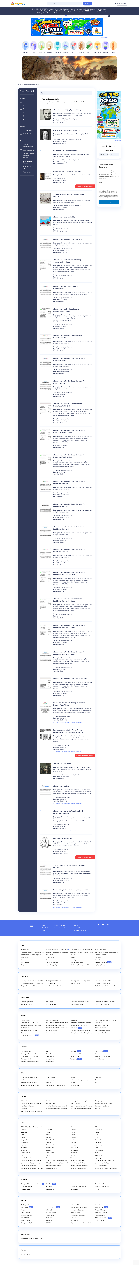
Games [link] (25, 52)
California (49, 1129)
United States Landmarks (28, 1165)
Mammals (98, 1054)
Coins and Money (100, 954)
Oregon (48, 1150)
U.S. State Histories (51, 1030)
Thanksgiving (50, 1189)
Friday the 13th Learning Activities (33, 1184)
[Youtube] (103, 925)
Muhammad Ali (74, 1205)
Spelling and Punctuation (102, 983)
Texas (97, 1152)
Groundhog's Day (26, 1186)
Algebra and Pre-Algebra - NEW (80, 965)
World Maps (49, 1001)
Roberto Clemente (51, 1210)
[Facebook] (94, 925)
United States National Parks (79, 1165)
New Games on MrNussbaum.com (80, 1108)
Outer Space (50, 1056)
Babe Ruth (49, 1220)
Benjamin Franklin (51, 1212)
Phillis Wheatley (50, 1223)
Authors (72, 986)
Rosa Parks (49, 1218)
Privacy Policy (77, 928)
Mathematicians (100, 965)
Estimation (98, 960)
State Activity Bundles (77, 1160)
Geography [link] (57, 52)
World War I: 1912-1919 (102, 1025)
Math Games (25, 949)
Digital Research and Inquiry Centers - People (86, 1223)
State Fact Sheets (51, 1168)
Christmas (24, 1108)
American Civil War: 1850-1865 (55, 1025)
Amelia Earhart (25, 1212)
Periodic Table (74, 1056)
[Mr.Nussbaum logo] (18, 3)
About (43, 925)
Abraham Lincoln (100, 1215)
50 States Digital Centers (78, 1168)
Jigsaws (97, 1108)
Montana (73, 1142)
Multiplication (50, 957)
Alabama (48, 1127)
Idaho (23, 1134)
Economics (76, 1028)
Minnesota (98, 1140)
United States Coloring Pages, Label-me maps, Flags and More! (65, 1163)
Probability (24, 965)
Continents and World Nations (79, 1001)
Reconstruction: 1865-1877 (78, 1025)
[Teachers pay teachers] (108, 925)
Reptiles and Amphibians (102, 1056)
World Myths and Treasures (103, 1030)
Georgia (72, 1132)
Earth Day (51, 1184)
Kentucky (49, 1137)
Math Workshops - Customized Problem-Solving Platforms (88, 949)
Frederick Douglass (101, 1210)
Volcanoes (75, 1059)
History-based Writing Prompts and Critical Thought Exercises (89, 1033)
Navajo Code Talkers (103, 1218)
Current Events (50, 1077)
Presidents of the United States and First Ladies (60, 1028)
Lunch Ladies (50, 1080)
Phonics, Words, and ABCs (103, 981)
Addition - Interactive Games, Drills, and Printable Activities (88, 952)
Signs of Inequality (51, 965)
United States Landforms (53, 1165)
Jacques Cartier (26, 1210)
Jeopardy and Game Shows (103, 1103)
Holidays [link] (89, 52)
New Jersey (73, 1145)
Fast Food (98, 1077)
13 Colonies (73, 1020)
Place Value (49, 954)
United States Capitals (102, 1163)
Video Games (74, 1085)
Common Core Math (52, 962)
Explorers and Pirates (52, 1020)
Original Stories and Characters (30, 986)
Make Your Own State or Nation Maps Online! (61, 1160)
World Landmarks (51, 1004)
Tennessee (73, 1152)
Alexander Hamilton (101, 1212)
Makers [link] (105, 52)
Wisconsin (73, 1158)
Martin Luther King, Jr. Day (78, 1186)
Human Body (50, 1054)
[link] (25, 45)
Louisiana (73, 1137)
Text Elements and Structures (54, 986)
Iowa (96, 1134)
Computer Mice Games (102, 1106)
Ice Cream (24, 1080)
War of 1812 (98, 1022)
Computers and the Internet (29, 1077)
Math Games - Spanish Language (31, 954)
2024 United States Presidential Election (35, 1127)
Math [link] (33, 52)
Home (19, 84)
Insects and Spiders (76, 1054)
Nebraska (98, 1142)
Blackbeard (26, 1207)
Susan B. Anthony (100, 1205)
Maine (97, 1137)
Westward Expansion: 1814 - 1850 (31, 1025)
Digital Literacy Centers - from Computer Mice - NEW (111, 986)
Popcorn (48, 1082)
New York (24, 1147)
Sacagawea (74, 1220)
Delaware (24, 1132)
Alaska (72, 1127)
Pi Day (97, 1189)
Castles (23, 1033)
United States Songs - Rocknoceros (106, 1168)
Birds (47, 1051)
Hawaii (97, 1132)
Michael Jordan (50, 1215)
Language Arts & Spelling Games (80, 981)
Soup (96, 1082)
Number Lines (25, 962)
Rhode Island (99, 1150)
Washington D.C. (26, 1158)
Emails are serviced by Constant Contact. (108, 197)
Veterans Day (74, 1189)
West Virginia (50, 1158)
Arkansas (23, 1129)
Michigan (73, 1140)
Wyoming (98, 1158)
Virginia (72, 1155)
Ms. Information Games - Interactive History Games (61, 1108)
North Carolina (50, 1147)
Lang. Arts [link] (42, 52)
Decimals (24, 960)
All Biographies (25, 1028)
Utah (22, 1155)
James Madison (25, 1218)
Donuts (72, 1077)
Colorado (73, 1129)
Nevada (23, 1145)
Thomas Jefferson (26, 1215)
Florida (48, 1132)
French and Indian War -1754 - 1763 (105, 1020)
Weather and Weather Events (30, 1061)
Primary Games (25, 1101)
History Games (25, 1020)
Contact (43, 930)
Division (72, 957)
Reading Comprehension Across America (35, 981)
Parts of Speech (75, 983)
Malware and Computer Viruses (79, 1080)
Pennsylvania (74, 1150)
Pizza (96, 1080)
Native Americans (100, 1028)
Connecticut (99, 1129)
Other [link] (113, 52)
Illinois (48, 1134)
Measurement (50, 960)
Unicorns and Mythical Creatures (55, 1085)
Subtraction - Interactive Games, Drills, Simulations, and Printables (115, 952)
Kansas (23, 1137)
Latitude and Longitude (77, 1004)
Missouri (48, 1142)
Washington (98, 1155)
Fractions (98, 957)
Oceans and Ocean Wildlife (29, 1056)
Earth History (101, 1051)
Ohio (96, 1147)
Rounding (73, 954)
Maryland (24, 1140)
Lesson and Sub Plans (101, 1033)
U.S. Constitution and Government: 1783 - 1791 (60, 1022)
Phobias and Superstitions (29, 1082)
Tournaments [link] (97, 52)
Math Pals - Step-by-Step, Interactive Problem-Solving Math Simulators (42, 952)
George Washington (27, 1223)
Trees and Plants (51, 1059)
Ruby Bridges (101, 1207)
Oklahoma (24, 1150)
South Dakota (50, 1152)
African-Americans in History (29, 1030)
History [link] (49, 52)
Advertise (76, 925)
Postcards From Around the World (105, 1001)
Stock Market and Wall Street (30, 1085)
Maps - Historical (51, 1033)
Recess (72, 1082)
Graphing (73, 960)
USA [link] (73, 52)
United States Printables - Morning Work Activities (36, 1168)
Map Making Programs (102, 1004)
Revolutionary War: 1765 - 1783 (30, 1022)
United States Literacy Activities (30, 1163)
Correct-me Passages (30, 1035)
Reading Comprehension (53, 981)
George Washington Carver (78, 1207)
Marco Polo (73, 1218)
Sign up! (109, 202)
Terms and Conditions (79, 930)
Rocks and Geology (27, 1059)
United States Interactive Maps (104, 1160)
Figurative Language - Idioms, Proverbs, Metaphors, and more (39, 983)
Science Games (26, 1051)
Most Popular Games (27, 1106)
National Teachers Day (102, 1186)
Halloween (49, 1186)
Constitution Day (100, 1184)
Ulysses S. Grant (75, 1212)
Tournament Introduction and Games (32, 1238)
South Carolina (25, 1152)
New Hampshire (51, 1145)
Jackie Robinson (26, 1220)
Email (100, 182)
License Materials (59, 925)
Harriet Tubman (99, 1220)
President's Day (26, 1189)
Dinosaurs (75, 1051)
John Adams (49, 1205)
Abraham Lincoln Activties (31, 84)
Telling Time (24, 957)
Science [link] (65, 52)
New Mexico (99, 1145)
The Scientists (50, 1061)
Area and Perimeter (103, 962)
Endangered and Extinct (28, 1054)
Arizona (97, 1127)
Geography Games (27, 1001)
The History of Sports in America (80, 1030)
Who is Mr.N (44, 928)
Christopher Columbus (77, 1210)
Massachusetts (50, 1140)
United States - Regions (77, 1163)
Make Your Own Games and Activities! (59, 1106)
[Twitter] (98, 925)
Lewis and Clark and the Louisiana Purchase (83, 1022)
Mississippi (24, 1142)
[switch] (32, 91)
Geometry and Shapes (77, 962)
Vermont (48, 1155)
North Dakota (74, 1147)
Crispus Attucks (53, 1207)
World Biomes (99, 1059)
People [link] (81, 52)
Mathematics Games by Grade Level (59, 949)
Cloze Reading (50, 983)
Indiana (72, 1134)
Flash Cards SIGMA (101, 949)
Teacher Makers (25, 1254)
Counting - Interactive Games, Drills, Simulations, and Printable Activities (67, 952)
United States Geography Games (31, 1103)
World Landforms (26, 1004)
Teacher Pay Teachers (60, 928)
